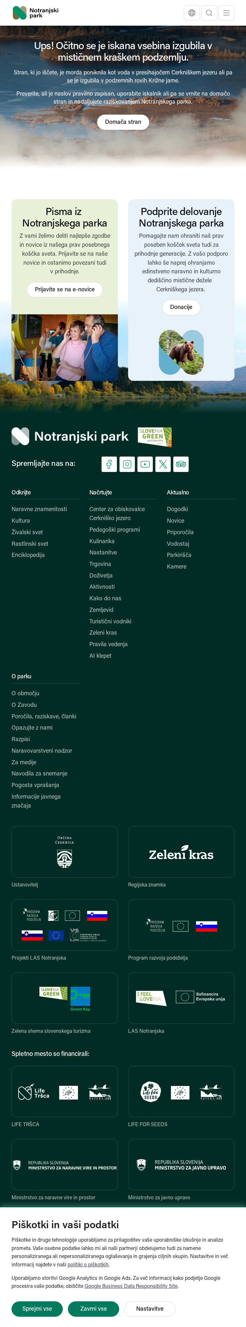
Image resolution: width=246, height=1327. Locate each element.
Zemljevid (101, 610)
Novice (175, 521)
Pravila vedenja (108, 645)
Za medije (24, 763)
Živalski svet (27, 533)
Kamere (176, 567)
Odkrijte (21, 493)
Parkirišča (179, 556)
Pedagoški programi (114, 530)
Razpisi (21, 740)
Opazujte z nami (32, 728)
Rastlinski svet (30, 544)
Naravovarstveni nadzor (42, 751)
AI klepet (100, 656)
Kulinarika (102, 542)
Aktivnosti (102, 587)
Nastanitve (103, 553)
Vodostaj (178, 544)
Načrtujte (100, 493)
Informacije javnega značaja (36, 801)
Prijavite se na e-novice (65, 290)
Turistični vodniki (110, 622)
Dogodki (177, 510)
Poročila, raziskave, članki (44, 717)
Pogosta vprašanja (35, 786)
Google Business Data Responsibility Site (131, 1286)
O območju (25, 694)
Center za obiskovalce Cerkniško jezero (117, 514)
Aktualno (178, 493)
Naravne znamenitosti (39, 510)
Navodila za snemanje (39, 774)
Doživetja (101, 576)
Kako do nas (105, 599)
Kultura (21, 521)
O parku (21, 677)
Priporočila (180, 533)
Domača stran (123, 122)
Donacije (181, 308)
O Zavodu (24, 705)
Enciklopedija (28, 556)
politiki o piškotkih (88, 1265)
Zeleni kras (103, 633)
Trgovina (100, 565)
